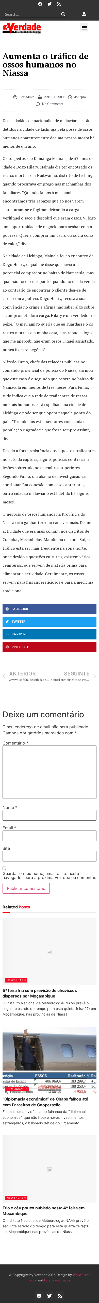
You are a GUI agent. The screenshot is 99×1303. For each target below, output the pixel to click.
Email (9, 828)
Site (6, 848)
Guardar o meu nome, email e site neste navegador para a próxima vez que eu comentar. (49, 875)
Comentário (15, 743)
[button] (84, 27)
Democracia (17, 1089)
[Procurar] (63, 14)
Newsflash (16, 980)
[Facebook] (40, 4)
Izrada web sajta (57, 1280)
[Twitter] (49, 4)
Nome (10, 807)
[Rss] (59, 4)
